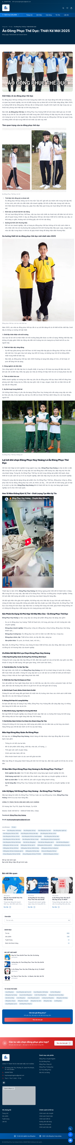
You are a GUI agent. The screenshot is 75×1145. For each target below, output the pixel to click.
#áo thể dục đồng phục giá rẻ (46, 842)
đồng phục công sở (23, 1000)
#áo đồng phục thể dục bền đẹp (29, 833)
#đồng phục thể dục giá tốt (45, 845)
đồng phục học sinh (36, 1000)
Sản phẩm (5, 1116)
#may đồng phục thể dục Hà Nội (11, 854)
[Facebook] (3, 1082)
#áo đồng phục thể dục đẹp (51, 836)
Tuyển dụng (5, 1119)
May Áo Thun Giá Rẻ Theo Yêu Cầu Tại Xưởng (25, 955)
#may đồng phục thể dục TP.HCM (32, 854)
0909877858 (7, 1)
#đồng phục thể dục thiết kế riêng (30, 848)
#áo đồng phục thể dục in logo (30, 839)
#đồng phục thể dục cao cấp (10, 845)
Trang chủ (29, 15)
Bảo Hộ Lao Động (44, 1072)
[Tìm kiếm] (63, 8)
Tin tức (11, 26)
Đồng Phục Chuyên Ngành (47, 1058)
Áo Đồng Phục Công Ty (26, 1003)
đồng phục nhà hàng (62, 998)
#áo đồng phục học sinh (44, 830)
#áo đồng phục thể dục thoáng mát (50, 839)
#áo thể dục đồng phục (29, 842)
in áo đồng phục (21, 998)
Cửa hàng (49, 15)
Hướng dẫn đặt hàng (45, 1121)
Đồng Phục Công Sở (45, 1064)
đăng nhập (12, 862)
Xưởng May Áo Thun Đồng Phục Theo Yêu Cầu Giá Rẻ (27, 962)
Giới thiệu (39, 15)
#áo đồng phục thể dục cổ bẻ (48, 833)
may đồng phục (10, 992)
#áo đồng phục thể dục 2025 (10, 833)
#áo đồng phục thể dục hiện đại (11, 839)
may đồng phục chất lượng (41, 992)
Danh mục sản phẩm (10, 15)
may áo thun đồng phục (26, 995)
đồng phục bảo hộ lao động (56, 995)
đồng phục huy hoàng (11, 995)
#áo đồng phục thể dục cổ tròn (11, 836)
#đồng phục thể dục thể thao (10, 848)
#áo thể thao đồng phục (62, 842)
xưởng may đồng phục (48, 998)
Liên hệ (4, 1121)
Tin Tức (58, 15)
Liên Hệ (66, 15)
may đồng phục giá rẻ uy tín (24, 992)
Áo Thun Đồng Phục (45, 1069)
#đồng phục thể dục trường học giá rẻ (13, 851)
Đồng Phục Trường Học (46, 1067)
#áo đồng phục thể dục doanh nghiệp (31, 836)
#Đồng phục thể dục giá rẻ (28, 845)
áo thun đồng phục (55, 992)
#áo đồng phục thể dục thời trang (11, 842)
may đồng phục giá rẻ (33, 998)
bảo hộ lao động (10, 998)
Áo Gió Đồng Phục (44, 1061)
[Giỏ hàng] (71, 8)
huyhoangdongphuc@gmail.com (22, 1)
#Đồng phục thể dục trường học (50, 848)
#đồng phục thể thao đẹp (32, 851)
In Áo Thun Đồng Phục (40, 995)
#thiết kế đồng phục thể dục (51, 854)
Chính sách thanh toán (46, 1116)
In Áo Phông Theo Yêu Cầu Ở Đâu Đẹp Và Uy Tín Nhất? (27, 969)
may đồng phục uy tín (11, 1003)
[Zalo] (70, 1134)
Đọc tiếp (6, 907)
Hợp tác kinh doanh (45, 1124)
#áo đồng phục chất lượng (14, 830)
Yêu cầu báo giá (37, 1019)
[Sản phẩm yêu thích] (67, 8)
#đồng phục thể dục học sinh (62, 845)
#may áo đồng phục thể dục (49, 851)
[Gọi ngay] (70, 1128)
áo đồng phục (58, 1000)
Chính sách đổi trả (44, 1119)
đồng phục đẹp (48, 1000)
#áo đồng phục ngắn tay (60, 830)
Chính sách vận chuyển (46, 1113)
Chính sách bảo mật (45, 1127)
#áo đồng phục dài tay (29, 830)
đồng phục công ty (10, 1000)
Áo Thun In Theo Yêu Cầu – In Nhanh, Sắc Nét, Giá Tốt (27, 976)
